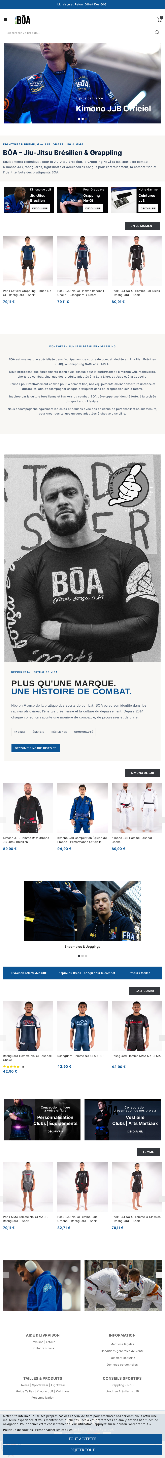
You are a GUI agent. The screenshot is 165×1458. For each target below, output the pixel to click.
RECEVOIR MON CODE (55, 767)
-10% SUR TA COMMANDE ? (74, 737)
